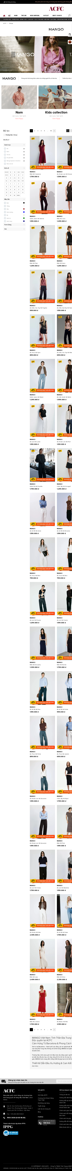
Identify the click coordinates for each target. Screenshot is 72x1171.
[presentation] (13, 54)
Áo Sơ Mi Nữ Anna (35, 531)
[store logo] (56, 8)
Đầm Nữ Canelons (35, 174)
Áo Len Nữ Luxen (35, 441)
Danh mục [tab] (7, 145)
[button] (54, 70)
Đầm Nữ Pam (34, 263)
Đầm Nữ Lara (34, 977)
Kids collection (19, 112)
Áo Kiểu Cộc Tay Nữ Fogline (38, 308)
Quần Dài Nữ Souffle (36, 486)
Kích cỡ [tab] (6, 168)
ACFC (4, 23)
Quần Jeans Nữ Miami (36, 397)
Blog (39, 1112)
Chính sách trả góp (65, 1118)
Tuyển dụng (41, 1106)
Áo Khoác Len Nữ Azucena (38, 798)
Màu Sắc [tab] (7, 199)
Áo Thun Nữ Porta (35, 754)
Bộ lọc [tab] (6, 131)
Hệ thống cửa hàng (10, 2)
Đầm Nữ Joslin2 (35, 1021)
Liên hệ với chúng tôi (44, 1109)
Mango (11, 23)
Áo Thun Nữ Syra (35, 352)
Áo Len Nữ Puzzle (35, 620)
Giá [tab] (5, 229)
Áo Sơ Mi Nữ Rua (35, 709)
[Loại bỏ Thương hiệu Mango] (4, 134)
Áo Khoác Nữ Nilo (35, 932)
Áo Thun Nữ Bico (35, 575)
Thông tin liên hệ (64, 1094)
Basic (56, 112)
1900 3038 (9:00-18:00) (16, 1118)
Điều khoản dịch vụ (65, 1127)
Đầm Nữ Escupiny (35, 664)
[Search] (69, 15)
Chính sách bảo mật (65, 1124)
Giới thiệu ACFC (42, 1095)
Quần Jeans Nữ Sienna (37, 218)
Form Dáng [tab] (7, 224)
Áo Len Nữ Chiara (35, 888)
